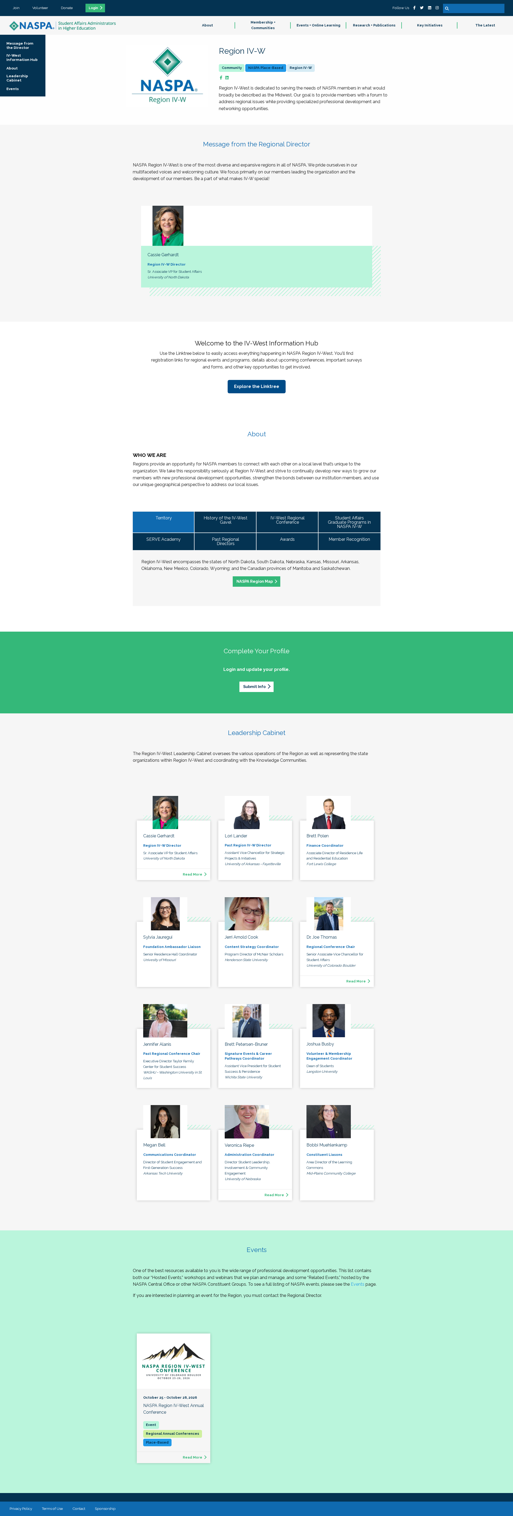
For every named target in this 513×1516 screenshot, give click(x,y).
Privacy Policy (21, 1508)
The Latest (485, 25)
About (207, 25)
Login (93, 8)
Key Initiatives (429, 25)
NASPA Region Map (254, 581)
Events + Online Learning (318, 25)
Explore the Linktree (256, 386)
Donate (67, 8)
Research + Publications (374, 25)
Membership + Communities (263, 25)
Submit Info (254, 686)
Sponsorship (105, 1508)
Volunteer (40, 8)
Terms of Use (52, 1508)
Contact (78, 1508)
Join (16, 8)
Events (357, 1284)
